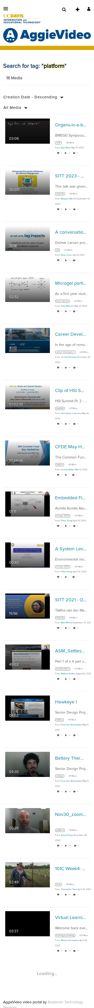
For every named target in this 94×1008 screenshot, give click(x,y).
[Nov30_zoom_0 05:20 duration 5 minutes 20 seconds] (27, 820)
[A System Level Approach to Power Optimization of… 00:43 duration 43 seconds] (27, 555)
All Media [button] (12, 108)
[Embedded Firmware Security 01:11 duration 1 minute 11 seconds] (27, 504)
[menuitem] (63, 9)
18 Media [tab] (14, 78)
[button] (7, 8)
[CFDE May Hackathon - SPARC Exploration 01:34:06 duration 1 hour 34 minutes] (27, 453)
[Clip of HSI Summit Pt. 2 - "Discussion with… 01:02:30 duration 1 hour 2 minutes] (27, 397)
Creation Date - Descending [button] (30, 97)
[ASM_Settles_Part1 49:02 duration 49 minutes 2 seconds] (27, 657)
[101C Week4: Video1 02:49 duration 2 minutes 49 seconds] (27, 875)
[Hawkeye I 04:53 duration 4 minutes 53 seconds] (27, 708)
